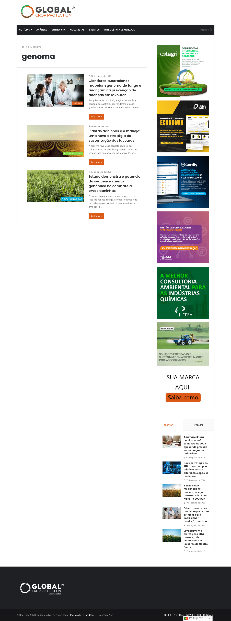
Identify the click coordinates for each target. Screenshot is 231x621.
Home (27, 46)
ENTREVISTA (58, 29)
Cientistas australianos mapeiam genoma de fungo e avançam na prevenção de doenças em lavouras (115, 87)
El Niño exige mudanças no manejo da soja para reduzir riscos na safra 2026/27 (195, 492)
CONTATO (208, 615)
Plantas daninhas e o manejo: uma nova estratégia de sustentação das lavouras (114, 136)
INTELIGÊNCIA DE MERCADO (119, 29)
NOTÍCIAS (24, 29)
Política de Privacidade (82, 615)
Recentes (167, 424)
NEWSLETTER (193, 615)
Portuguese (195, 618)
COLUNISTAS (77, 29)
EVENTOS (94, 29)
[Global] (48, 11)
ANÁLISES (41, 29)
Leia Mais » (96, 116)
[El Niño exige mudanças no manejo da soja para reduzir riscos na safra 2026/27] (172, 490)
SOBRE (167, 615)
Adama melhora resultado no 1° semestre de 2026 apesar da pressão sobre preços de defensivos (195, 445)
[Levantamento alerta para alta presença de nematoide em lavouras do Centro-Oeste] (172, 535)
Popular (198, 424)
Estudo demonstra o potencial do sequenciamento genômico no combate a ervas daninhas (115, 183)
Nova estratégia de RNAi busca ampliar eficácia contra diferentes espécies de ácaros (196, 469)
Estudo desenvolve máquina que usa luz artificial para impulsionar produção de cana (196, 515)
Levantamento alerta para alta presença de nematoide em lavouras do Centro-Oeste (196, 539)
